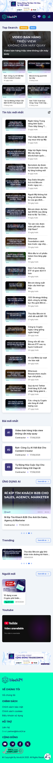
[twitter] (27, 744)
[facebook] (20, 744)
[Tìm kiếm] (34, 16)
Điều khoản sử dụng (12, 715)
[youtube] (5, 744)
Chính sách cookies (12, 711)
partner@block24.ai (13, 731)
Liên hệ (6, 727)
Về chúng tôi (8, 695)
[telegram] (12, 744)
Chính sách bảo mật (12, 707)
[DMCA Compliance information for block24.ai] (12, 751)
